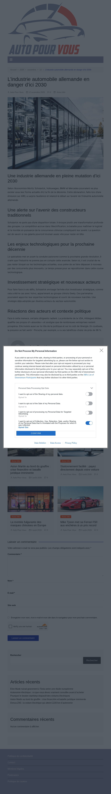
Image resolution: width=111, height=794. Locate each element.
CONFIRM (36, 433)
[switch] (89, 394)
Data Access (55, 443)
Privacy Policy (71, 443)
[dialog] (55, 397)
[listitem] (55, 388)
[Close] (102, 351)
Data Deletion (40, 443)
